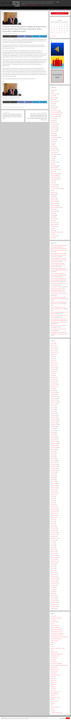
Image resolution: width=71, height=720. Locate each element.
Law (52, 160)
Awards (5, 107)
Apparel (52, 90)
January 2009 (53, 598)
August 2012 (53, 517)
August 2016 (53, 426)
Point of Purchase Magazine (56, 663)
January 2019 (53, 379)
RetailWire (53, 686)
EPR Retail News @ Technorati (57, 635)
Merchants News (54, 652)
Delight (52, 623)
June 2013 (53, 498)
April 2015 (53, 456)
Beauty (52, 103)
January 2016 (53, 439)
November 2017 (54, 398)
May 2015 (53, 454)
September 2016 (54, 424)
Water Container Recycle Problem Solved (59, 293)
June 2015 (53, 453)
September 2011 (54, 538)
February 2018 (53, 392)
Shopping (53, 215)
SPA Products (53, 218)
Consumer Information (55, 112)
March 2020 (53, 362)
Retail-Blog (53, 678)
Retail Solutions (54, 205)
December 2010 (54, 555)
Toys (52, 228)
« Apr (52, 35)
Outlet (52, 180)
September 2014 (54, 470)
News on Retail (54, 657)
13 (54, 28)
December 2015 (54, 441)
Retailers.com (53, 682)
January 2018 (53, 394)
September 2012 (54, 515)
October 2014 (53, 468)
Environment (53, 129)
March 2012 (53, 526)
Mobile (52, 171)
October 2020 (53, 350)
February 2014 (53, 483)
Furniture (53, 141)
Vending (52, 237)
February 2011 (53, 551)
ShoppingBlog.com (55, 693)
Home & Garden (54, 150)
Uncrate (52, 708)
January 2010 (53, 576)
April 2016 (53, 434)
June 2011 (53, 543)
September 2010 (54, 561)
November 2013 (54, 489)
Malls (52, 163)
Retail (20, 107)
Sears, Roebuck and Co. (55, 691)
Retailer (22, 107)
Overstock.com (54, 661)
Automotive (53, 97)
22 (59, 30)
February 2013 (53, 506)
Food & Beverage (54, 137)
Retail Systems (54, 672)
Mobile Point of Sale (55, 173)
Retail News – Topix (55, 669)
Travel (52, 234)
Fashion (52, 133)
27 (54, 32)
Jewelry (52, 156)
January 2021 (53, 347)
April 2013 (53, 502)
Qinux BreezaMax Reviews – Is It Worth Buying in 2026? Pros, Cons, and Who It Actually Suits (59, 255)
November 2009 (54, 579)
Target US (53, 703)
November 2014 (54, 466)
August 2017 (53, 403)
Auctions (52, 95)
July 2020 (53, 356)
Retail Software (54, 203)
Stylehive (53, 699)
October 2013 (53, 490)
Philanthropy (53, 186)
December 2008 (54, 600)
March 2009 (53, 595)
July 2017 (53, 405)
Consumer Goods (54, 110)
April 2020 (53, 360)
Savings (52, 213)
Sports (52, 220)
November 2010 (54, 557)
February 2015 (53, 460)
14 (56, 28)
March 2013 (53, 504)
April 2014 (53, 479)
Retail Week (53, 676)
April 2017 (53, 411)
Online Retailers (54, 177)
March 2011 (53, 549)
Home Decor (53, 152)
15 (59, 28)
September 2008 (54, 606)
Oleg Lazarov (53, 659)
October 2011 (53, 536)
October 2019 (53, 369)
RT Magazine (53, 688)
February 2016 (53, 437)
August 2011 (53, 540)
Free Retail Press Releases (56, 638)
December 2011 (54, 532)
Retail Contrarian (54, 667)
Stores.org (53, 695)
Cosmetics (53, 118)
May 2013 (53, 500)
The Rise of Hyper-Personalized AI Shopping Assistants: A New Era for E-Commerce (58, 265)
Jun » (55, 35)
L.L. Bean (52, 646)
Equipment (53, 131)
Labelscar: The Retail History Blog (57, 648)
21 (56, 30)
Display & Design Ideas (55, 627)
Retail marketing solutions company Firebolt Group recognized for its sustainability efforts (58, 290)
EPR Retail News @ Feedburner (57, 631)
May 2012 (53, 523)
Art (51, 91)
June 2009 (53, 589)
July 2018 (53, 388)
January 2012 (53, 530)
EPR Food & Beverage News (56, 629)
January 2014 (53, 485)
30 (62, 32)
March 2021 (53, 345)
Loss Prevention (54, 162)
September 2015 (54, 447)
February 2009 (54, 597)
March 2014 (53, 481)
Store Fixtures (53, 222)
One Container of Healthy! (56, 286)
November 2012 (54, 511)
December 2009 (54, 578)
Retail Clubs (53, 198)
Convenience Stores (55, 116)
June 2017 (53, 407)
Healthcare (53, 148)
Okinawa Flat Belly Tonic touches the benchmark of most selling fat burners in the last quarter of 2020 (59, 280)
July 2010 (53, 564)
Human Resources (54, 154)
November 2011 (54, 534)
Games (52, 143)
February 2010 (53, 574)
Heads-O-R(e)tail (54, 640)
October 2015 (53, 445)
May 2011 (52, 545)
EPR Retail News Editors (16, 33)
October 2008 (53, 604)
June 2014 (53, 475)
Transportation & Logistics (56, 232)
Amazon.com (53, 616)
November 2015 (54, 443)
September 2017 (54, 401)
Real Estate (53, 192)
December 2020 (54, 348)
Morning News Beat (55, 655)
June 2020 (53, 358)
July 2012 (53, 519)
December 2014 (54, 464)
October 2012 (53, 513)
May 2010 (53, 568)
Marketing (53, 167)
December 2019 (54, 367)
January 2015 (53, 462)
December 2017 (54, 396)
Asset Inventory (54, 93)
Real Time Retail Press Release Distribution (59, 665)
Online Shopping (54, 179)
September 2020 (54, 352)
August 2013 (53, 494)
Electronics (53, 126)
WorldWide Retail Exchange (56, 712)
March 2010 (53, 572)
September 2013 (54, 492)
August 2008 (53, 608)
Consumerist (53, 619)
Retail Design (53, 199)
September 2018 (54, 384)
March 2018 (53, 390)
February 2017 (53, 415)
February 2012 (53, 528)
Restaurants (53, 194)
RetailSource (53, 684)
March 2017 (53, 413)
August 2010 (53, 562)
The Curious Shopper (55, 707)
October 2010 (53, 559)
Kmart (52, 644)
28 (56, 32)
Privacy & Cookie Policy (31, 4)
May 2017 (53, 409)
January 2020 (53, 365)
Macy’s (52, 650)
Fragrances (53, 139)
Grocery (11, 107)
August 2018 (53, 386)
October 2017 (53, 400)
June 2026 (53, 343)
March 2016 (53, 436)
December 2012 (54, 509)
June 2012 (53, 521)
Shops (52, 216)
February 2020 (54, 364)
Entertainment (54, 127)
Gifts (52, 144)
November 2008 (54, 602)
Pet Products (53, 184)
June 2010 (53, 566)
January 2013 (53, 508)
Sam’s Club (53, 689)
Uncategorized (54, 235)
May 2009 (53, 591)
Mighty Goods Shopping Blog (57, 654)
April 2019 (53, 375)
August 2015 (53, 449)
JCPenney (53, 642)
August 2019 (53, 371)
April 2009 (53, 593)
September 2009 (54, 583)
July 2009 (53, 587)
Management (16, 107)
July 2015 (53, 451)
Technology (53, 226)
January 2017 (53, 417)
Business (8, 107)
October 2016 (53, 422)
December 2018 (54, 381)
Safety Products (54, 211)
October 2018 (53, 383)
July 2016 (53, 428)
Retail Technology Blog (55, 674)
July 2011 (52, 542)
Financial (52, 135)
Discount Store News (55, 625)
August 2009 (53, 585)
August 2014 (53, 472)
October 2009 (53, 581)
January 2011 (53, 553)
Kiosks (52, 158)
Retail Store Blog (54, 671)
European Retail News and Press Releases (59, 636)
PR (51, 190)
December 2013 (54, 487)
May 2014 (53, 477)
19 (51, 30)
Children (52, 109)
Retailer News (54, 680)
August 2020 (53, 354)
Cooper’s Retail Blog (55, 621)
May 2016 (53, 432)
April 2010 (53, 570)
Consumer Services (55, 114)
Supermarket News (55, 701)
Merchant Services (54, 169)
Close (57, 2)
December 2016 (54, 418)
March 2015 (53, 458)
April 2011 (53, 547)
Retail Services (54, 201)
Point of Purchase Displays (56, 188)
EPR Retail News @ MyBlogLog (57, 633)
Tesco (52, 705)
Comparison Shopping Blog (56, 618)
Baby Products (54, 101)
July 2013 (53, 496)
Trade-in (52, 230)
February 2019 (53, 377)
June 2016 (53, 430)
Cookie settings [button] (62, 718)
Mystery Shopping (54, 175)
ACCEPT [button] (67, 718)
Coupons (52, 120)
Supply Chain (53, 224)
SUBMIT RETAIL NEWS (60, 13)
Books (52, 105)
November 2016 (54, 420)
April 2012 (53, 525)
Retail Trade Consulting (55, 207)
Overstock (53, 182)
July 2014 (53, 473)
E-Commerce (53, 124)
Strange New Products (55, 697)
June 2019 (53, 373)
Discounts (53, 122)
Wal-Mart (53, 710)
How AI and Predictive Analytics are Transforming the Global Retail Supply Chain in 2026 (58, 275)
